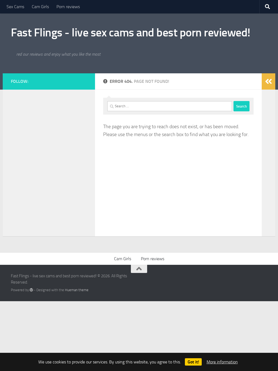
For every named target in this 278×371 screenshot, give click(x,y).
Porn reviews (68, 6)
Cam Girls (40, 6)
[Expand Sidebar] (268, 81)
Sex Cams (15, 6)
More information (222, 361)
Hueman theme (77, 290)
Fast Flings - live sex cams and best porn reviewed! (130, 32)
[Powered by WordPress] (31, 290)
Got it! (193, 361)
